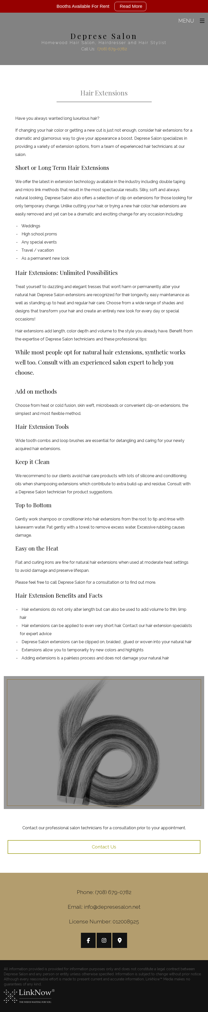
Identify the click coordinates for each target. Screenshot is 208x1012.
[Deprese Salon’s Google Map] (119, 941)
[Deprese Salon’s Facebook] (88, 941)
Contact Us (104, 846)
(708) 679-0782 (112, 49)
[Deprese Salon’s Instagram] (104, 941)
